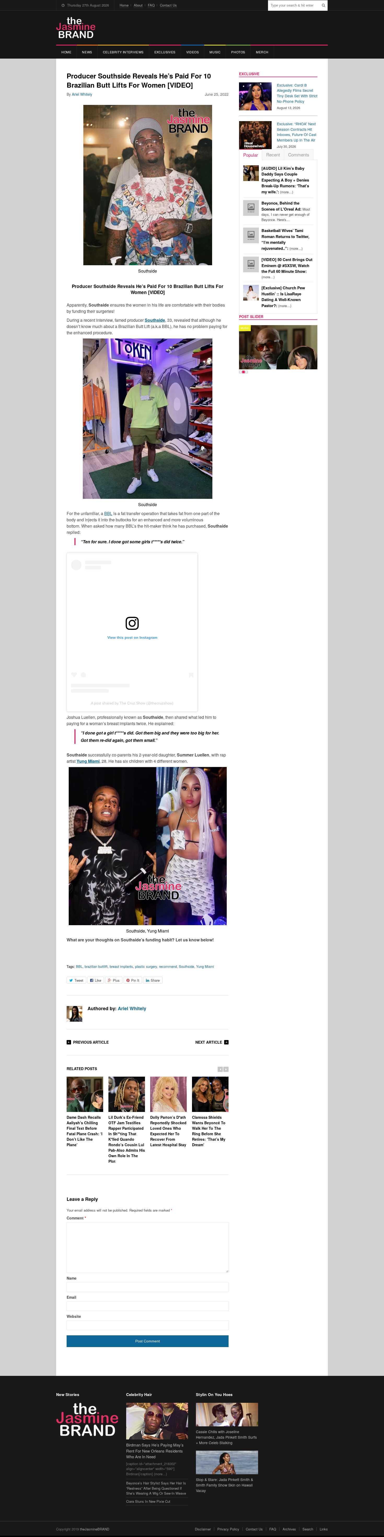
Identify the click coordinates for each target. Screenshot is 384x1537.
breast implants (121, 966)
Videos (192, 52)
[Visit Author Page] (74, 1014)
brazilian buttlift (96, 966)
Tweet (78, 980)
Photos (238, 52)
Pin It (135, 980)
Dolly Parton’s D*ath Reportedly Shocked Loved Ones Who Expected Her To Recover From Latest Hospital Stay (168, 1131)
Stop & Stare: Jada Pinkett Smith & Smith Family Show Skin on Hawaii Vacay (224, 1485)
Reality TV (249, 328)
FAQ (151, 5)
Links (324, 1529)
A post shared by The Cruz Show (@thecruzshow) (132, 703)
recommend (168, 966)
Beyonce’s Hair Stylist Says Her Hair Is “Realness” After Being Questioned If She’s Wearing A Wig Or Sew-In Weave (156, 1488)
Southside (186, 966)
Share (155, 980)
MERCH (262, 52)
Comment (76, 1217)
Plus (116, 980)
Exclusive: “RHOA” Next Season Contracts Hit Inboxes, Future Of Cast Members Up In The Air (296, 132)
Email (71, 1297)
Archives (289, 1529)
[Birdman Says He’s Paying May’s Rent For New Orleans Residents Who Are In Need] (157, 1421)
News (87, 52)
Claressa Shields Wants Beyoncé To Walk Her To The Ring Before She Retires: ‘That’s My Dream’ (208, 1131)
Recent (273, 154)
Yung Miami (205, 966)
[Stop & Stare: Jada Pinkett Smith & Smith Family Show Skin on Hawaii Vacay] (227, 1462)
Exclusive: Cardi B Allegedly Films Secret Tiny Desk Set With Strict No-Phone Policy (297, 93)
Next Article (208, 1042)
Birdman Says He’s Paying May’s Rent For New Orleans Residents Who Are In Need (155, 1450)
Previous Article (91, 1042)
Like (98, 980)
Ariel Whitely (82, 94)
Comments (298, 154)
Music (215, 52)
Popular (250, 154)
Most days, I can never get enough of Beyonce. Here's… (285, 211)
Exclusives (165, 52)
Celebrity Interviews (123, 52)
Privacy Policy (228, 1529)
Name (72, 1278)
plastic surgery (146, 966)
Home (124, 5)
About (138, 5)
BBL (108, 513)
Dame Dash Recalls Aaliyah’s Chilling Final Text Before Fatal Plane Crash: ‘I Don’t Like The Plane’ (84, 1131)
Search (307, 1529)
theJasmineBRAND (94, 1529)
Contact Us (168, 5)
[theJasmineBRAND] (75, 27)
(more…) (285, 180)
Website (74, 1316)
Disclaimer (203, 1529)
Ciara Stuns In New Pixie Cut (148, 1501)
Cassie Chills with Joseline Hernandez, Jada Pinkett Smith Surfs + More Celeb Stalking (226, 1437)
